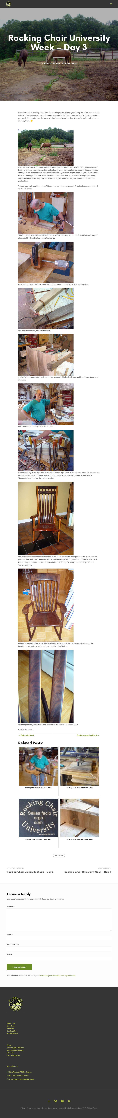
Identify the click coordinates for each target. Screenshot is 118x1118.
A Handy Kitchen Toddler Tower (21, 1079)
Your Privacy (12, 1033)
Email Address (13, 944)
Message (11, 907)
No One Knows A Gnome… (19, 1076)
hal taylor (59, 855)
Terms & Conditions (15, 1050)
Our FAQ (10, 1053)
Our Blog (11, 1026)
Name (10, 935)
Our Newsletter (13, 1055)
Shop (9, 1045)
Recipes (10, 1028)
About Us (11, 1023)
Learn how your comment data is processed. (57, 975)
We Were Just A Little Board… (20, 1072)
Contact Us (11, 1031)
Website (10, 954)
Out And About (70, 63)
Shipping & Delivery (15, 1047)
